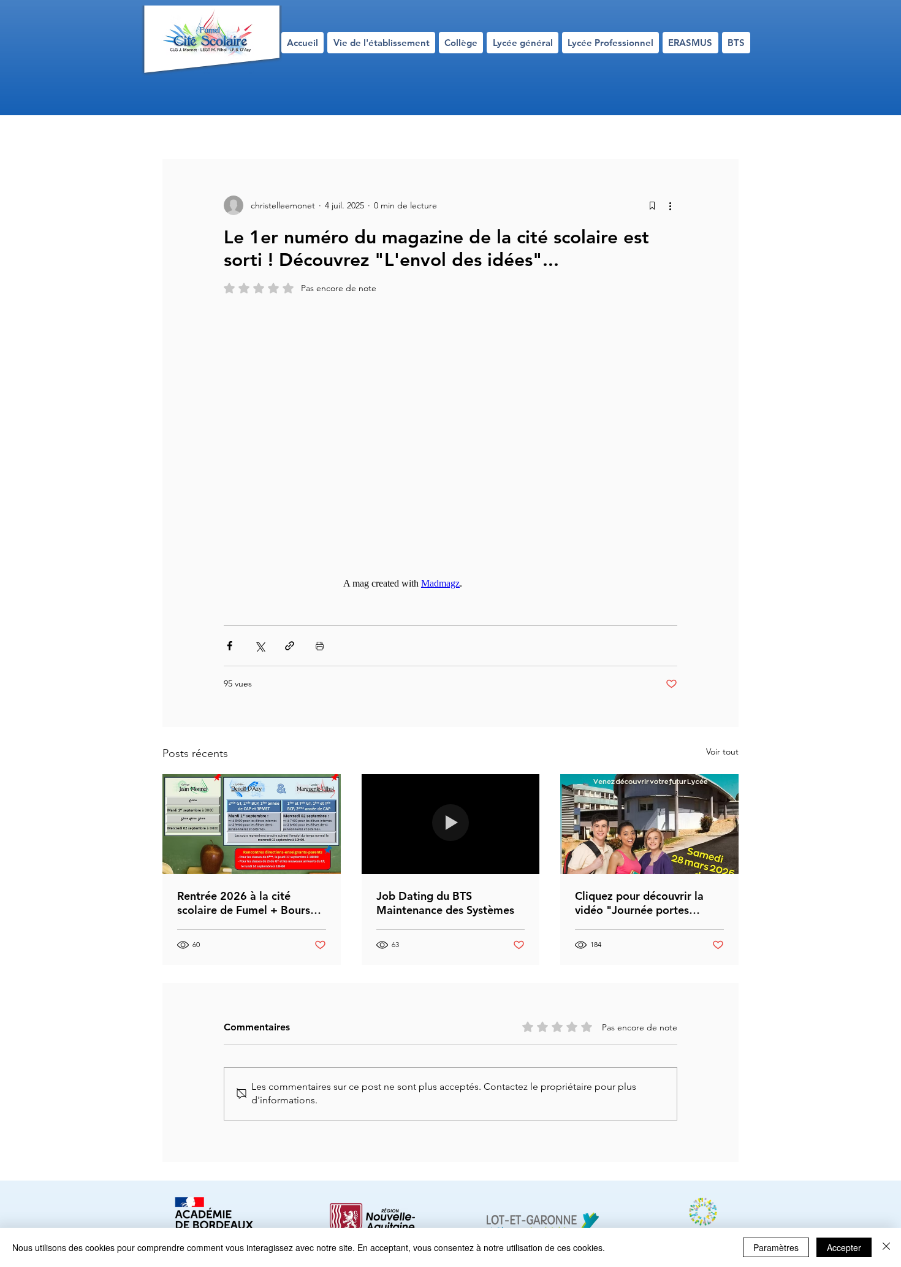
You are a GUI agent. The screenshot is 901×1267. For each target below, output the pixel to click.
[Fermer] (886, 1247)
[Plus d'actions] (670, 205)
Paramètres (776, 1247)
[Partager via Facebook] (229, 646)
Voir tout (722, 751)
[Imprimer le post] (319, 646)
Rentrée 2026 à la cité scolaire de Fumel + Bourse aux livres (246, 903)
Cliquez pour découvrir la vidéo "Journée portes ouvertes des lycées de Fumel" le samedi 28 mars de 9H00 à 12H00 (642, 903)
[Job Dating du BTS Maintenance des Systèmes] (451, 824)
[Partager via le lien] (289, 646)
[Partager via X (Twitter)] (259, 646)
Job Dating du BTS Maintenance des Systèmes (445, 903)
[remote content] (450, 452)
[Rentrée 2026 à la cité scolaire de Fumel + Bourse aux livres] (251, 824)
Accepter (844, 1247)
